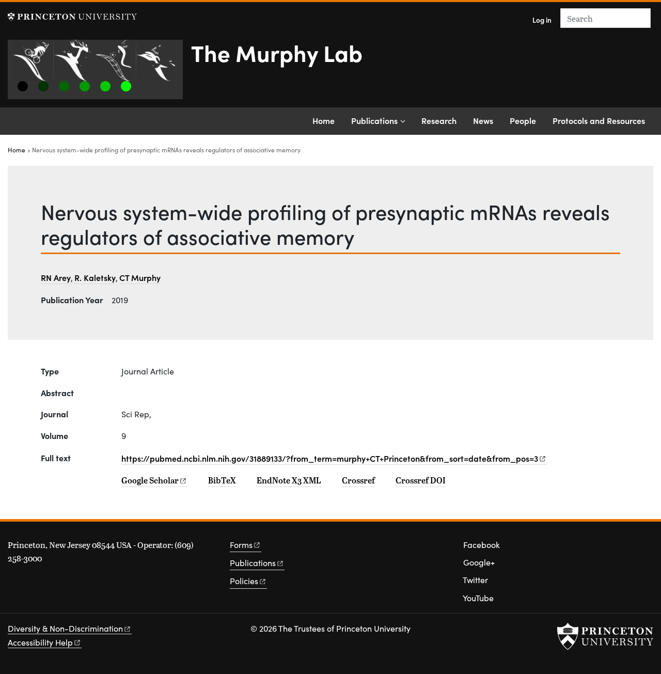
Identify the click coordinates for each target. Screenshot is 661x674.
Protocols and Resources (599, 120)
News (483, 120)
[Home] (99, 73)
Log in (542, 20)
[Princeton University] (72, 16)
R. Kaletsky (95, 277)
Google (150, 480)
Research (439, 120)
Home (323, 120)
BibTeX (222, 480)
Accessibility (40, 642)
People (523, 120)
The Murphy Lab (277, 52)
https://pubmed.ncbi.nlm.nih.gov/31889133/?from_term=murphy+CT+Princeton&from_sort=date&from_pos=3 (329, 458)
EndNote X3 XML (289, 480)
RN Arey (56, 277)
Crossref (358, 480)
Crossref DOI (421, 480)
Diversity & (65, 628)
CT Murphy (140, 277)
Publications (374, 120)
